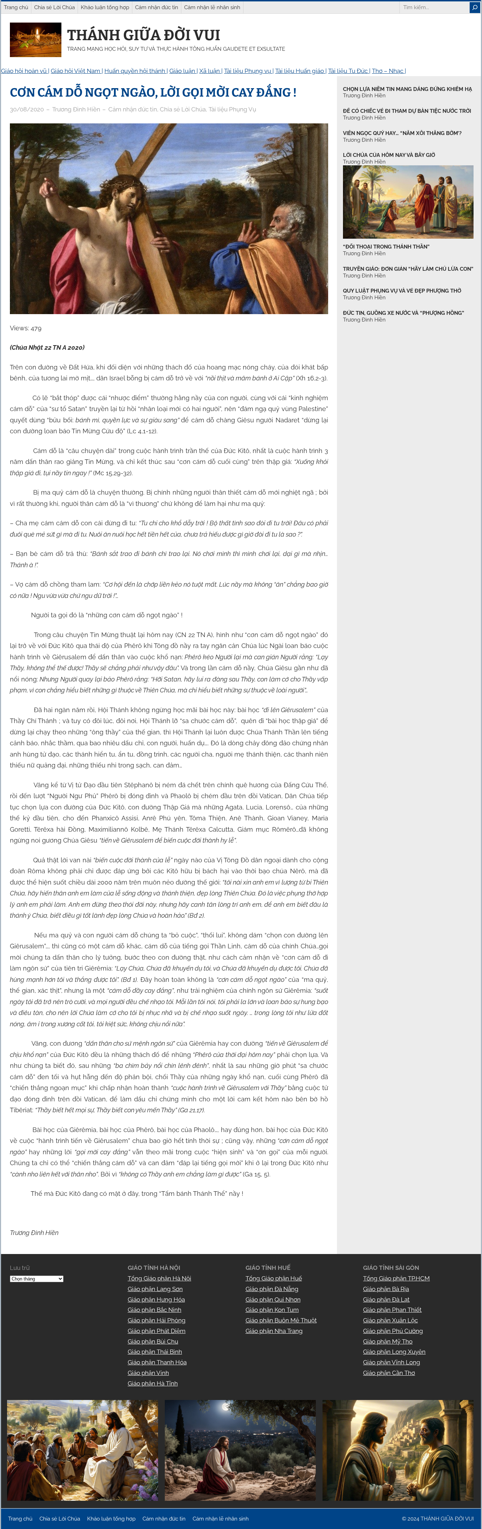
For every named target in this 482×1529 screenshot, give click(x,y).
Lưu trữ (20, 1267)
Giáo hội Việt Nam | (77, 70)
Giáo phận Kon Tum (272, 1309)
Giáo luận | (183, 70)
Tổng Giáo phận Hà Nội (159, 1278)
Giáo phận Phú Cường (393, 1330)
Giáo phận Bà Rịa (386, 1288)
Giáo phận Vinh (148, 1372)
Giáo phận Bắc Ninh (154, 1309)
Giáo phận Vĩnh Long (391, 1362)
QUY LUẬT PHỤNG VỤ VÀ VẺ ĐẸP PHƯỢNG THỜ (402, 291)
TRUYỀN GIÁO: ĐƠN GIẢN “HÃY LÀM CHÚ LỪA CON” (408, 269)
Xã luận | (211, 70)
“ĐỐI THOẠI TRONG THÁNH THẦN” (386, 247)
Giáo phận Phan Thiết (392, 1309)
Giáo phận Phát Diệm (157, 1330)
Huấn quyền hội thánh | (136, 70)
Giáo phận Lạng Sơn (155, 1288)
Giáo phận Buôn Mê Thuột (281, 1320)
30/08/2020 (27, 109)
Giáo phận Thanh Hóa (157, 1362)
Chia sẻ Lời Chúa (183, 109)
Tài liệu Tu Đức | (349, 70)
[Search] (475, 7)
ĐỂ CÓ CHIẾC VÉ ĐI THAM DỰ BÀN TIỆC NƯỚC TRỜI (407, 111)
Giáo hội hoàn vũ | (25, 70)
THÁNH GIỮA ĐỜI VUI (143, 35)
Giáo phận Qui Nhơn (273, 1299)
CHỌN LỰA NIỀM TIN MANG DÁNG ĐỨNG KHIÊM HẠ (407, 89)
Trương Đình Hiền (364, 253)
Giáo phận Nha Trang (274, 1330)
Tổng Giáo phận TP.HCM (396, 1278)
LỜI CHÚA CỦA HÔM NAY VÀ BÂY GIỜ (389, 155)
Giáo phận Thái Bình (155, 1351)
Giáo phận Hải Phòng (157, 1320)
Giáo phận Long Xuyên (394, 1351)
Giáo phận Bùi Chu (153, 1341)
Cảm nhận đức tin (132, 109)
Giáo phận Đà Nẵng (272, 1288)
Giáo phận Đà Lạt (386, 1299)
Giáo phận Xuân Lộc (390, 1320)
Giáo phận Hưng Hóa (156, 1299)
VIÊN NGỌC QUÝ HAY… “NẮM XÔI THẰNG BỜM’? (402, 133)
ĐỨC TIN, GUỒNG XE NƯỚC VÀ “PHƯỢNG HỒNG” (403, 313)
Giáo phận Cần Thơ (389, 1372)
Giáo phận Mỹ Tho (387, 1341)
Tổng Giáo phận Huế (274, 1278)
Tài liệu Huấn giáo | (301, 70)
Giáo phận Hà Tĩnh (153, 1383)
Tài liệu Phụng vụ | (249, 70)
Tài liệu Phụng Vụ (232, 109)
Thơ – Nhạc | (389, 70)
